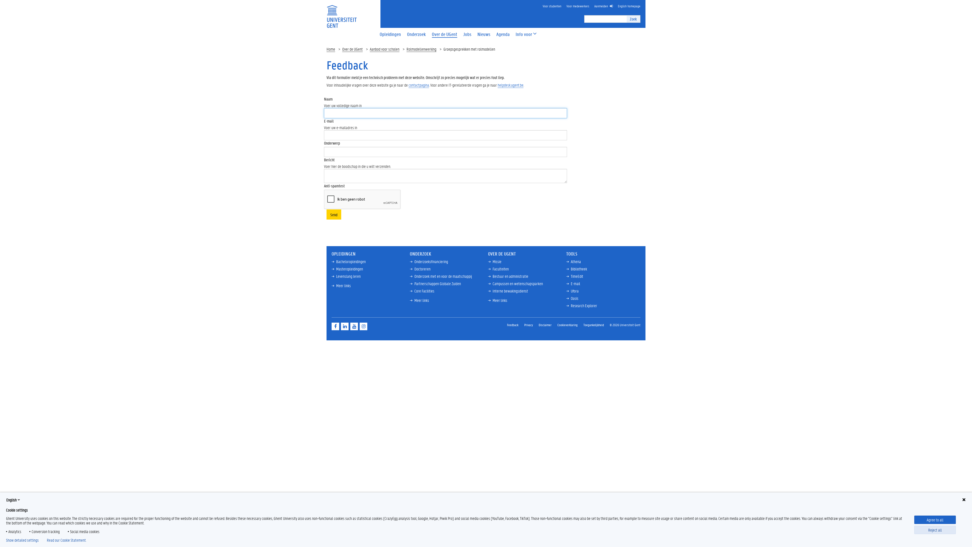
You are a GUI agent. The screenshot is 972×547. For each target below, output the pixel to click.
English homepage (629, 6)
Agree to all (935, 519)
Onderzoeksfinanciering (431, 261)
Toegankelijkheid (593, 325)
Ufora (575, 291)
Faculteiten (501, 268)
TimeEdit (577, 276)
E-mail (329, 121)
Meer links (343, 285)
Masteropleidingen (349, 268)
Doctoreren (422, 268)
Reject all (935, 530)
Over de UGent (352, 49)
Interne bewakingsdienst (510, 291)
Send (333, 214)
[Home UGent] (342, 13)
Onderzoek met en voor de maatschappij (443, 276)
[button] (524, 34)
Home (331, 49)
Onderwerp (332, 143)
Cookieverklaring (567, 325)
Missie (497, 261)
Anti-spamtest (334, 185)
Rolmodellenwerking (421, 49)
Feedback (512, 325)
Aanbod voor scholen (384, 49)
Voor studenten (552, 6)
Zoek (633, 19)
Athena (576, 261)
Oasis (574, 298)
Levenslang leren (348, 276)
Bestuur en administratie (510, 276)
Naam (328, 99)
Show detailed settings (22, 540)
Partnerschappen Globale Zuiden (437, 283)
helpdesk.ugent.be (510, 85)
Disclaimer (545, 325)
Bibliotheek (579, 268)
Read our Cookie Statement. (66, 540)
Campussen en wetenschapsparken (518, 283)
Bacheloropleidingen (351, 261)
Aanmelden (601, 6)
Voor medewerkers (577, 6)
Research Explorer (584, 305)
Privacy (528, 325)
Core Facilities (424, 291)
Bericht (329, 159)
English (11, 499)
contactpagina (419, 85)
